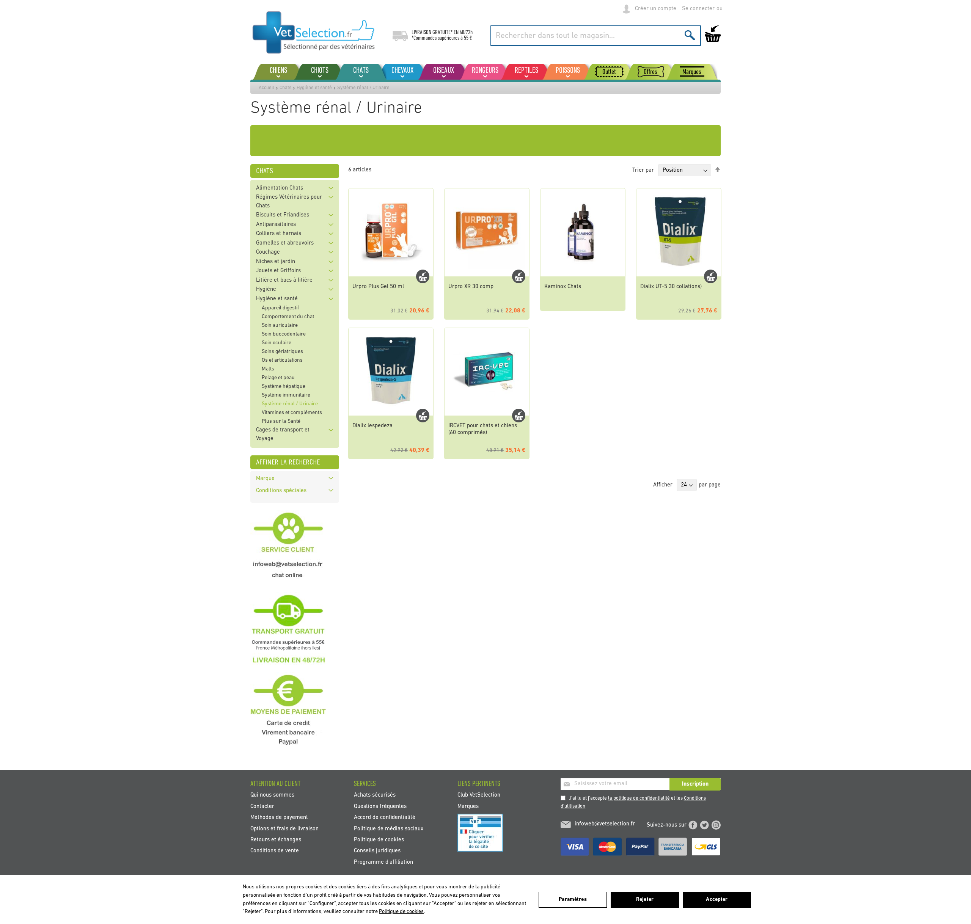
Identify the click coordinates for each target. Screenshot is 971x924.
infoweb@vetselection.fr (605, 824)
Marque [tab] (265, 479)
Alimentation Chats (279, 188)
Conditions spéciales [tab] (281, 491)
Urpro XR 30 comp (470, 287)
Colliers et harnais (278, 234)
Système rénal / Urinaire (290, 404)
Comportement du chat (288, 317)
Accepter (716, 899)
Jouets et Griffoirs (278, 271)
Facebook (693, 825)
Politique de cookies (379, 840)
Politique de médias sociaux (388, 828)
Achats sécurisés (375, 795)
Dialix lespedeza (372, 426)
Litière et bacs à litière (284, 280)
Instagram (716, 825)
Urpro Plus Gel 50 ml (378, 287)
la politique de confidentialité (639, 798)
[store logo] (313, 32)
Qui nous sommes (272, 795)
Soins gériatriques (282, 352)
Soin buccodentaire (284, 334)
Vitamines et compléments (292, 413)
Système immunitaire (286, 395)
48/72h (466, 33)
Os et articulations (282, 360)
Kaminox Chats (562, 287)
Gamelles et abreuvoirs (285, 243)
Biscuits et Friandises (282, 215)
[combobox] (595, 35)
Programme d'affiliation (383, 862)
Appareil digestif (280, 308)
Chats (285, 87)
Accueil (266, 87)
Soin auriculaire (280, 325)
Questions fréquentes (380, 806)
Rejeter (645, 899)
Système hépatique (283, 386)
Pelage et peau (278, 378)
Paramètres (572, 899)
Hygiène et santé (314, 87)
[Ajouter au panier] (422, 276)
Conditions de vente (274, 851)
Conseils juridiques (377, 851)
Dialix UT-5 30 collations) (671, 287)
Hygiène (266, 289)
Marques (468, 806)
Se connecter (698, 9)
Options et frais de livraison (284, 828)
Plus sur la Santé (281, 421)
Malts (268, 369)
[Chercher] (689, 35)
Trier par (643, 170)
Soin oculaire (276, 343)
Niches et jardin (275, 262)
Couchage (268, 252)
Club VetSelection (478, 795)
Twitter (704, 825)
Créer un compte (655, 9)
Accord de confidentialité (384, 817)
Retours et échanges (275, 840)
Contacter (262, 806)
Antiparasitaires (276, 224)
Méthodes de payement (279, 817)
